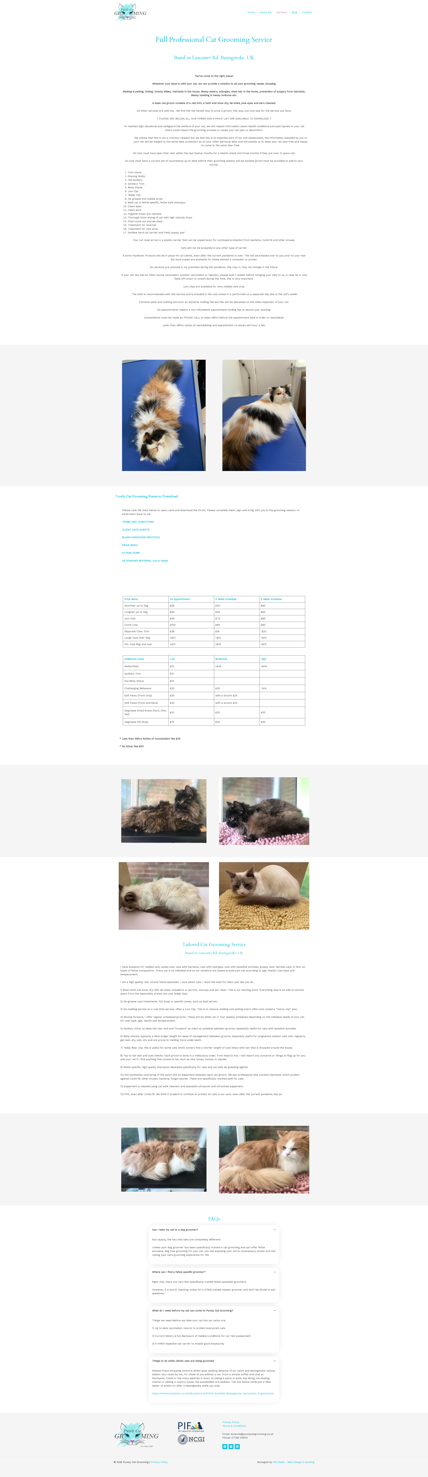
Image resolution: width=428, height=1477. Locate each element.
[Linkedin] (237, 1446)
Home (251, 12)
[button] (214, 1229)
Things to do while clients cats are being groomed (183, 1360)
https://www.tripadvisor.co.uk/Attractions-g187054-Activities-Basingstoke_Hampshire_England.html (213, 1393)
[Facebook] (224, 1446)
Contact (307, 12)
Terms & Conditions (234, 1425)
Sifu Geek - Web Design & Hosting (293, 1462)
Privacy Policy (230, 1422)
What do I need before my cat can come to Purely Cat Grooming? (192, 1310)
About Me (266, 12)
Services (282, 12)
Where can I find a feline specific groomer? (178, 1271)
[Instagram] (231, 1446)
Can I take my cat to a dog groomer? (175, 1229)
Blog (294, 12)
